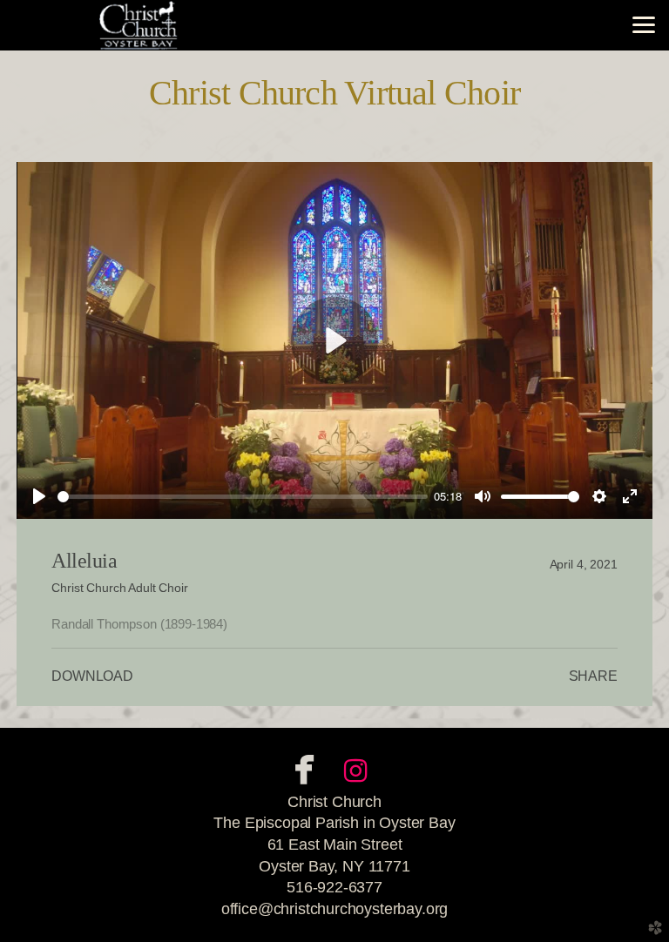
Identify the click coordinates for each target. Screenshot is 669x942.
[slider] (242, 496)
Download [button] (92, 676)
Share (593, 676)
